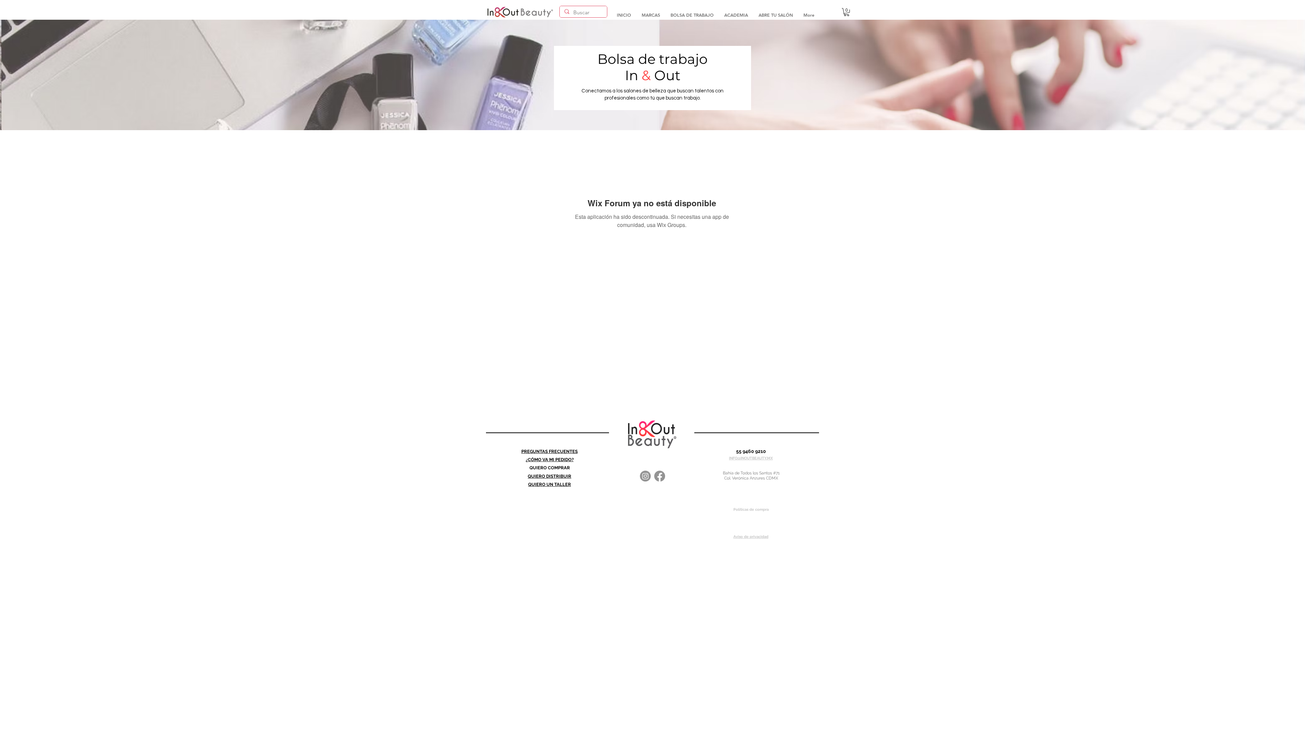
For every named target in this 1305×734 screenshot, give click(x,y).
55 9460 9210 (751, 451)
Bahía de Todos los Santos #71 (751, 473)
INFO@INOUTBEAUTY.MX (751, 458)
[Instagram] (645, 476)
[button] (650, 12)
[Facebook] (659, 476)
